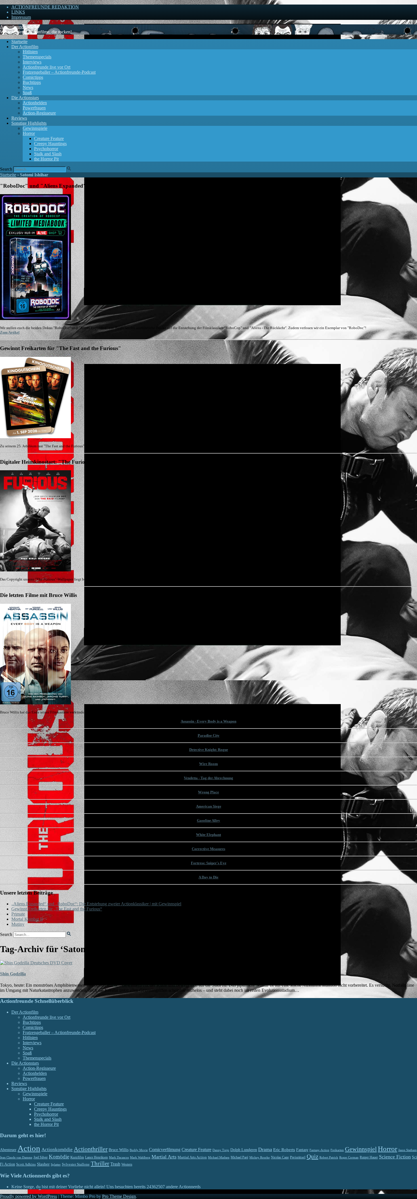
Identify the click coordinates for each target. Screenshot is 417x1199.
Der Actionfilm (24, 46)
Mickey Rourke (259, 1157)
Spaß (27, 92)
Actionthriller (91, 1149)
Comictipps (33, 77)
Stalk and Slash (48, 153)
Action (29, 1148)
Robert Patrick (328, 1157)
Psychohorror (46, 148)
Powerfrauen (34, 107)
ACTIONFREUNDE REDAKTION (45, 7)
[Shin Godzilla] (36, 962)
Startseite (19, 41)
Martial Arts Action (192, 1157)
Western (126, 1164)
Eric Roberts (284, 1149)
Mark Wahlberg (140, 1157)
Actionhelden (35, 102)
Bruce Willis (119, 1150)
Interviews (32, 62)
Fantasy (302, 1150)
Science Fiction (395, 1157)
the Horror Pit (46, 158)
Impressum (21, 17)
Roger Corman (349, 1157)
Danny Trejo (220, 1150)
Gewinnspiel (361, 1149)
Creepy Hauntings (50, 143)
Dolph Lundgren (243, 1150)
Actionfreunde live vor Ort (46, 67)
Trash (115, 1164)
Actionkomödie (57, 1149)
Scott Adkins (26, 1164)
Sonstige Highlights (29, 123)
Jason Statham (407, 1150)
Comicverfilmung (164, 1149)
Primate (18, 914)
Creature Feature (49, 138)
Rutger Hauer (369, 1157)
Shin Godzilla (13, 973)
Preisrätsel (298, 1157)
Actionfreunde (13, 26)
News (28, 87)
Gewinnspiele (35, 128)
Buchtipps (32, 82)
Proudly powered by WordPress (28, 1196)
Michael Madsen (218, 1157)
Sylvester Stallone (76, 1164)
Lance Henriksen (96, 1157)
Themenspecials (37, 56)
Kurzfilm (77, 1157)
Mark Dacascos (119, 1157)
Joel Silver (40, 1157)
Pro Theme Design (119, 1196)
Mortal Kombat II (27, 919)
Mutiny (17, 924)
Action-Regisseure (39, 113)
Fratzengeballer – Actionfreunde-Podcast (59, 72)
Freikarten (337, 1150)
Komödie (59, 1157)
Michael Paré (239, 1157)
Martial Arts (163, 1157)
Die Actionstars (25, 97)
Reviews (19, 118)
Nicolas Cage (280, 1157)
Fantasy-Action (319, 1150)
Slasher (43, 1164)
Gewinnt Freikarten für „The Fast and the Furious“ (56, 908)
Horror (29, 133)
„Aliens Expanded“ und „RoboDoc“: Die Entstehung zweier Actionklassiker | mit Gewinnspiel (96, 903)
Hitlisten (30, 51)
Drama (265, 1149)
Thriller (100, 1163)
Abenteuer (8, 1150)
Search (6, 169)
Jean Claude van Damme (16, 1157)
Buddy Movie (139, 1150)
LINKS (18, 12)
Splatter (56, 1164)
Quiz (312, 1156)
